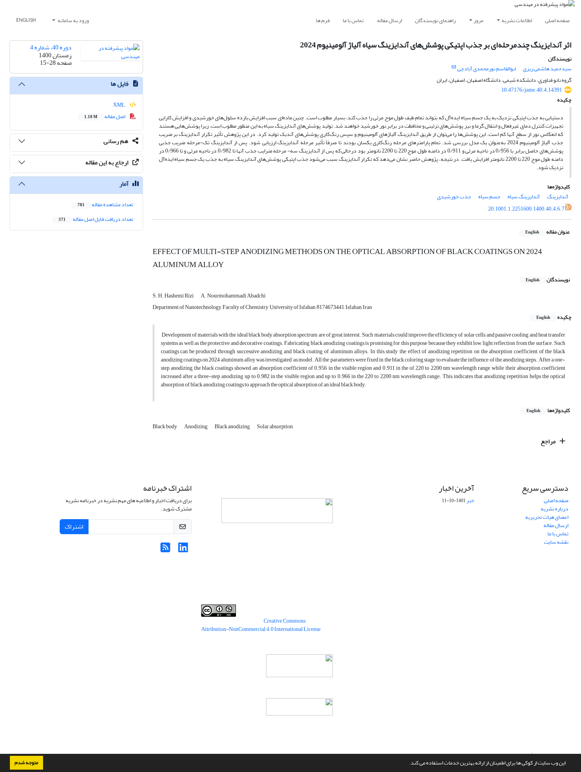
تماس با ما (353, 20)
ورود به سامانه (73, 20)
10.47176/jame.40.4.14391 (531, 90)
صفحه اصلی (557, 20)
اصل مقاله (105, 116)
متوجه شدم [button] (26, 762)
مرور (478, 20)
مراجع (549, 441)
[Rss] (165, 549)
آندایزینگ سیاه (523, 196)
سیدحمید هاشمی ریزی (547, 68)
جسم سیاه (489, 196)
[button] (407, 764)
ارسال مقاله (389, 20)
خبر (470, 500)
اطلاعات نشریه (517, 20)
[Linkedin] (183, 549)
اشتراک (74, 527)
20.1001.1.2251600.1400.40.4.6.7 (526, 208)
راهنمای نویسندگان (435, 20)
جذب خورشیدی (454, 196)
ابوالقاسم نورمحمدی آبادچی (486, 68)
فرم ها (323, 20)
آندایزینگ (557, 196)
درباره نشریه (554, 508)
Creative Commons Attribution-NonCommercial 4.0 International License (261, 625)
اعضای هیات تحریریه (546, 517)
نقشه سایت (556, 542)
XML (119, 105)
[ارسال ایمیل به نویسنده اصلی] (453, 67)
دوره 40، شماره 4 (51, 47)
